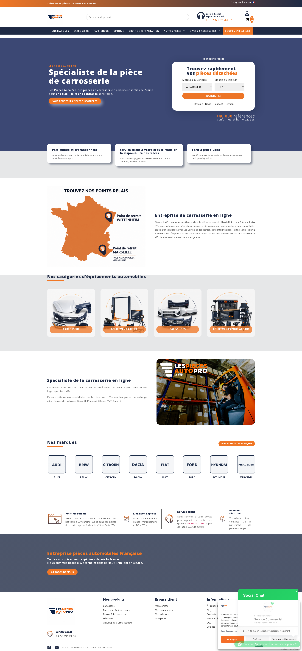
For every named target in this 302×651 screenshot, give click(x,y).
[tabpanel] (56, 468)
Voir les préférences (284, 639)
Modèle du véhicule (226, 80)
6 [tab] (144, 490)
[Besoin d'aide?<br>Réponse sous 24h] (201, 15)
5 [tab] (141, 490)
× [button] (296, 591)
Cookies (259, 645)
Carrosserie (81, 30)
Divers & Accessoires (203, 30)
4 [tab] (138, 490)
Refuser (257, 639)
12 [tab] (163, 490)
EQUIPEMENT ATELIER (238, 30)
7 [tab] (147, 490)
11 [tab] (160, 490)
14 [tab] (169, 490)
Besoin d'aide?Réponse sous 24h (215, 15)
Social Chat (253, 595)
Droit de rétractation (144, 30)
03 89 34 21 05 (195, 523)
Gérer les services (229, 631)
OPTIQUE (118, 30)
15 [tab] (173, 490)
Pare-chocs (101, 30)
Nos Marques (60, 30)
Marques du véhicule (194, 80)
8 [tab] (151, 490)
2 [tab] (132, 490)
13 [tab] (166, 490)
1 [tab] (129, 490)
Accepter (232, 639)
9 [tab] (154, 490)
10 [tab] (157, 490)
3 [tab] (135, 490)
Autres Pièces (172, 30)
